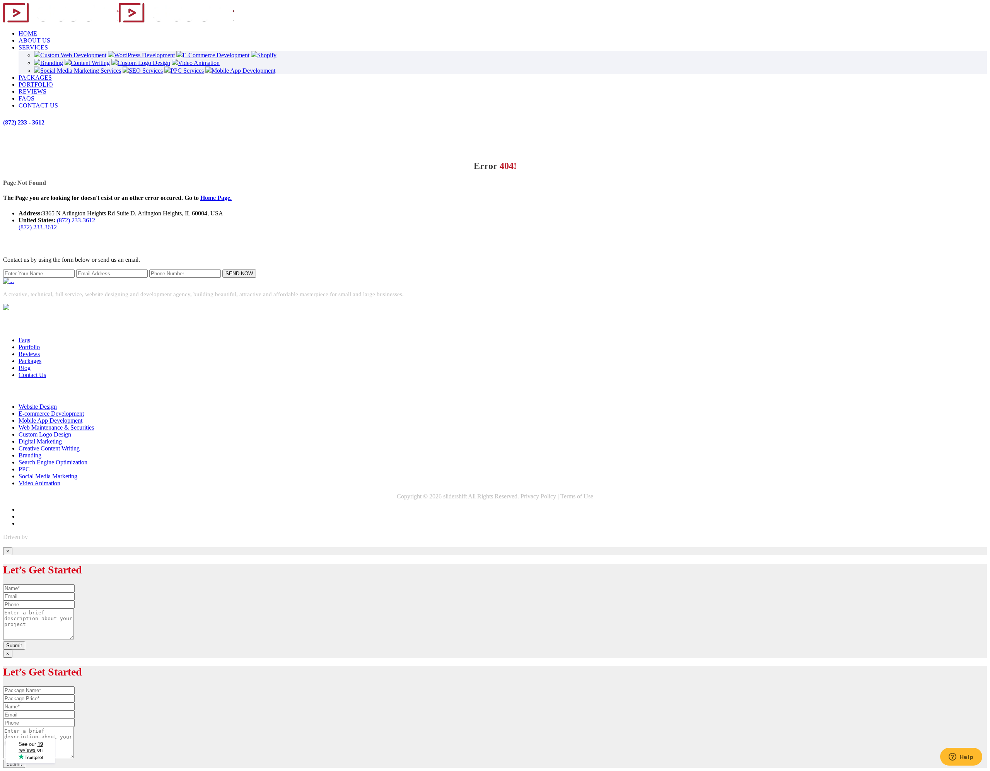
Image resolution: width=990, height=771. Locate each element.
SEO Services (146, 70)
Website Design (38, 406)
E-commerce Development (51, 413)
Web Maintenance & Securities (56, 427)
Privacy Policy (538, 496)
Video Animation (199, 63)
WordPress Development (144, 55)
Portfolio (29, 347)
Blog (25, 368)
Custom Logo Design (144, 63)
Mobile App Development (243, 70)
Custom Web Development (73, 55)
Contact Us (32, 375)
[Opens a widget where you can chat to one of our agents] (961, 757)
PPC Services (187, 70)
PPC (24, 469)
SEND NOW (239, 273)
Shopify (267, 55)
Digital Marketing (40, 441)
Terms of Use (576, 496)
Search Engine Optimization (53, 462)
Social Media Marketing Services (80, 70)
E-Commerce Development (216, 55)
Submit (14, 645)
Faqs (24, 340)
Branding (51, 63)
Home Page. (216, 197)
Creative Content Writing (49, 448)
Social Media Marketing (48, 476)
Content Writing (90, 63)
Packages (30, 361)
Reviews (29, 354)
